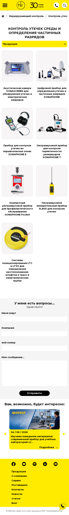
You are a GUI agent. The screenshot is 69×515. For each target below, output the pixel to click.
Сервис (16, 480)
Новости (17, 494)
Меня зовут (9, 313)
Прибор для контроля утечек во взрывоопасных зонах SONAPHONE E (17, 150)
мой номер (8, 342)
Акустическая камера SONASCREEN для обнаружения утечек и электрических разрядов (17, 94)
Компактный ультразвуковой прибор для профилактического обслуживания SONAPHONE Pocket (17, 208)
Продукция (10, 44)
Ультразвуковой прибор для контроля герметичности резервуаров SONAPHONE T (52, 151)
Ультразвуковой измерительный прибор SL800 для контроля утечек (52, 207)
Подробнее (46, 447)
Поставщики (19, 485)
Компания (8, 327)
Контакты (18, 489)
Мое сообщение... (13, 357)
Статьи (16, 498)
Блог (14, 503)
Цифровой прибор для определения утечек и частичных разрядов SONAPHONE (51, 92)
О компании (19, 476)
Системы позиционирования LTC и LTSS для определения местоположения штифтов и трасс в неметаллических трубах (17, 270)
